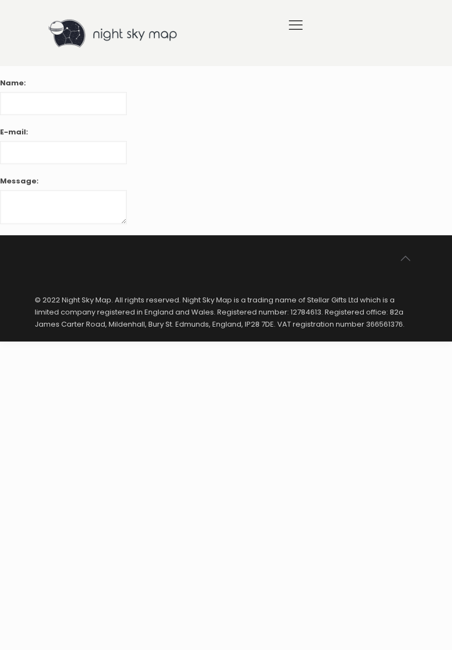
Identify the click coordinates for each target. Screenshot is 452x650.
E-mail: (14, 132)
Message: (19, 181)
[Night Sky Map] (115, 33)
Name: (13, 83)
